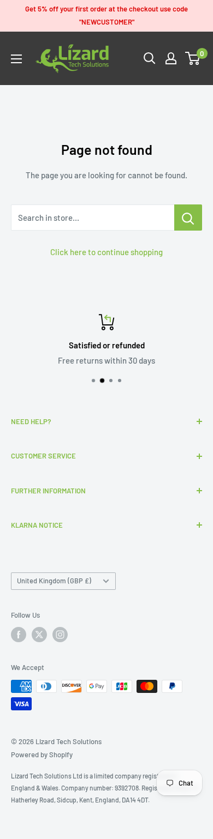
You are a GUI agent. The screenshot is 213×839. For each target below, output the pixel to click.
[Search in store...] (188, 217)
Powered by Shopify (42, 754)
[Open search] (150, 58)
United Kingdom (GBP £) (54, 580)
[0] (193, 58)
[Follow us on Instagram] (60, 634)
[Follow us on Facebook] (18, 634)
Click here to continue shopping (106, 252)
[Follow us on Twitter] (39, 634)
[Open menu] (16, 59)
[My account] (170, 58)
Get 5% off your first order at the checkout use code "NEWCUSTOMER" (106, 15)
